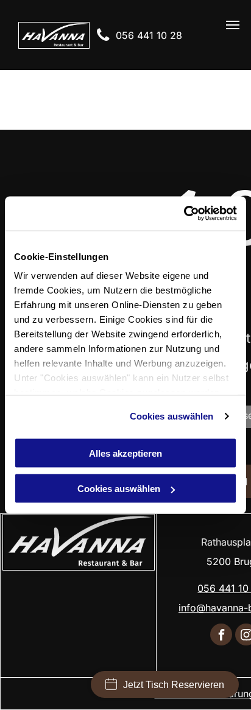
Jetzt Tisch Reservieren (173, 685)
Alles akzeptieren (125, 453)
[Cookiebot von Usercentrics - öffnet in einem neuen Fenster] (183, 214)
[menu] (233, 25)
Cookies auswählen (172, 416)
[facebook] (221, 636)
